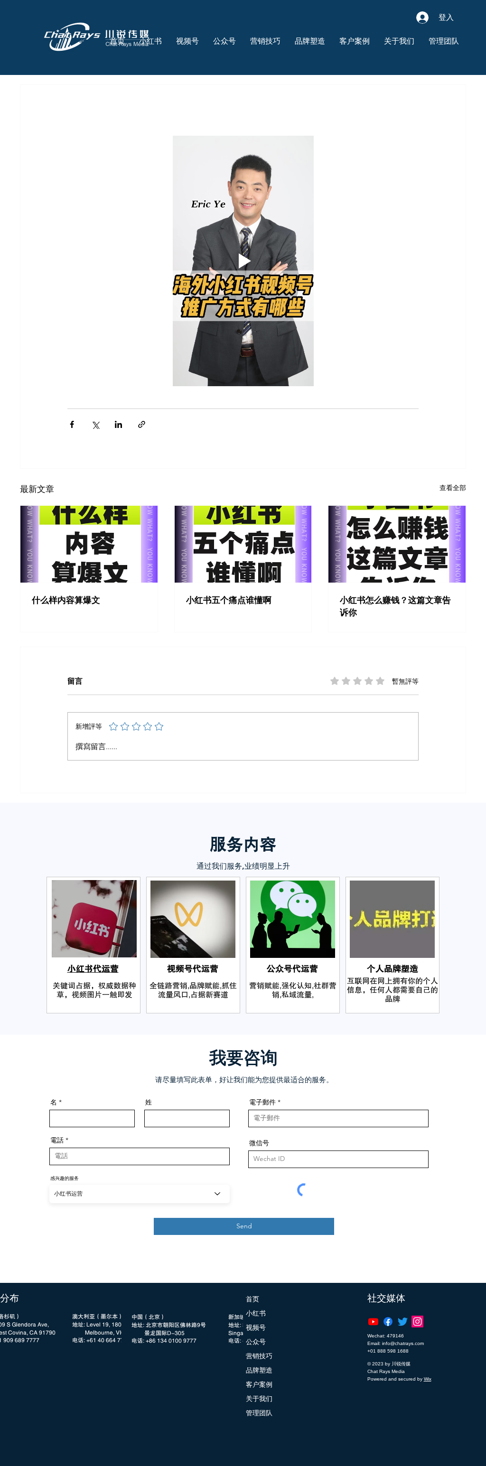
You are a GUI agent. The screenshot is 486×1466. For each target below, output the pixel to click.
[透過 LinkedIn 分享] (118, 424)
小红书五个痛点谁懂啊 (228, 600)
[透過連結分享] (141, 424)
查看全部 (452, 487)
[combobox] (139, 1194)
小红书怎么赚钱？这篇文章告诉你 (395, 606)
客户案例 (259, 1384)
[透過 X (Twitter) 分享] (95, 424)
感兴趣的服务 (64, 1178)
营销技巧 (259, 1356)
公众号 (256, 1341)
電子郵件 (262, 1102)
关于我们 (259, 1398)
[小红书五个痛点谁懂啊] (243, 544)
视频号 (256, 1327)
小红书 (256, 1313)
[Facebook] (388, 1321)
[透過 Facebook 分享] (71, 424)
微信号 (259, 1143)
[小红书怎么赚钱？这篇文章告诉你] (397, 544)
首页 (252, 1299)
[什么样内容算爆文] (89, 544)
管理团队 (259, 1413)
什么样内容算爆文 (66, 600)
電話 (57, 1140)
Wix (427, 1379)
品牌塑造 (259, 1370)
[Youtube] (373, 1321)
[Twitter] (403, 1321)
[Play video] (243, 261)
